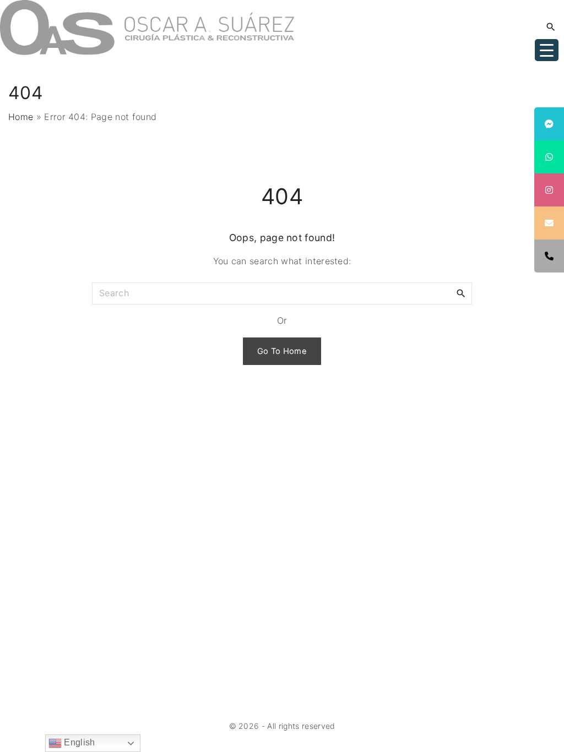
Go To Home (282, 351)
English (78, 742)
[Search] (461, 292)
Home (20, 116)
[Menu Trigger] (546, 50)
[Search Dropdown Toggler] (551, 27)
